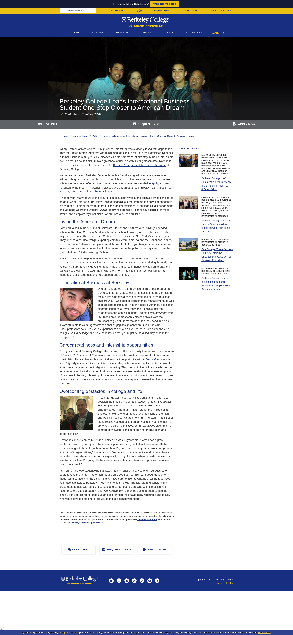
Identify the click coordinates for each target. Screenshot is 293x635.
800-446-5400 (117, 10)
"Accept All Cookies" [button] (68, 632)
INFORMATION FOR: (76, 10)
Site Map (228, 583)
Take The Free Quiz (164, 3)
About (75, 32)
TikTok (157, 580)
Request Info (118, 549)
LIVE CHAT (139, 11)
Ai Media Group (152, 359)
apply (155, 183)
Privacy (218, 583)
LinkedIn (126, 580)
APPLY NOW (191, 10)
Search (216, 32)
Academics (99, 32)
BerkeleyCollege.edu (147, 519)
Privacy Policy (264, 632)
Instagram (134, 580)
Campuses (146, 32)
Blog (142, 580)
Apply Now (157, 549)
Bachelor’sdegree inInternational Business (139, 165)
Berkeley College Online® (96, 191)
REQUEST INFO (161, 10)
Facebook (111, 580)
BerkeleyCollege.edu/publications (87, 522)
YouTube (149, 580)
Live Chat (80, 549)
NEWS (170, 32)
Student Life (194, 32)
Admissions (123, 32)
